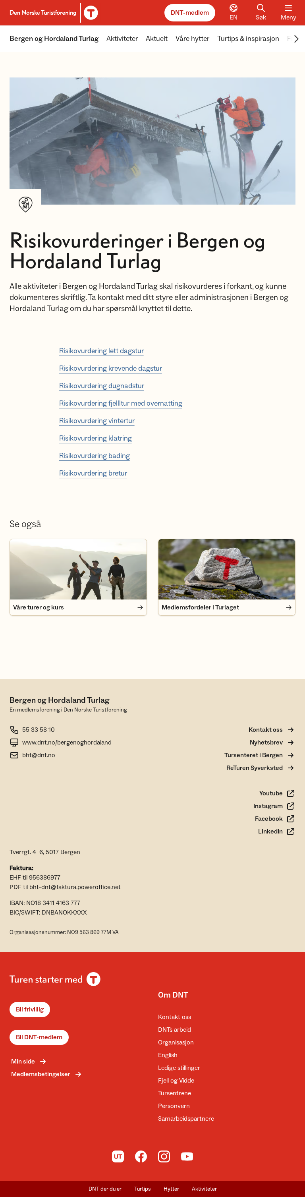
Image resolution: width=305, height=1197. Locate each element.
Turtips (142, 1189)
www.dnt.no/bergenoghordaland (67, 742)
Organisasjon (176, 1042)
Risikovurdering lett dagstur (101, 351)
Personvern (174, 1106)
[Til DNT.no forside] (52, 13)
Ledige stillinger (179, 1068)
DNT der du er (105, 1189)
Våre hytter (192, 38)
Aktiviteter (122, 38)
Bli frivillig (30, 1009)
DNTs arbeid (174, 1030)
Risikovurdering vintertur (97, 420)
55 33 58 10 (38, 730)
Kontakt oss (174, 1017)
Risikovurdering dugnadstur (101, 386)
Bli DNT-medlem (39, 1037)
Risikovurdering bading (94, 455)
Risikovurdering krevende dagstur (110, 368)
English (168, 1055)
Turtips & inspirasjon (248, 38)
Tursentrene (174, 1093)
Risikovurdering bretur (93, 473)
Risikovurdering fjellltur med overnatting (120, 403)
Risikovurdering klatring (95, 438)
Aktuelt (157, 38)
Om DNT (173, 995)
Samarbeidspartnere (186, 1119)
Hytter (171, 1189)
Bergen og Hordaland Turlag (54, 38)
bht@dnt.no (38, 755)
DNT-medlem (190, 13)
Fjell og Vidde (176, 1081)
